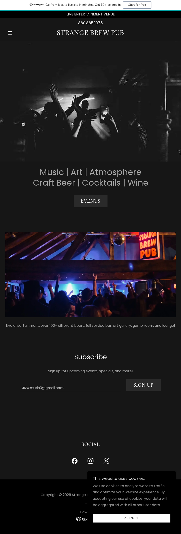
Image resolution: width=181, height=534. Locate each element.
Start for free (137, 4)
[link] (90, 33)
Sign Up (143, 385)
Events (90, 201)
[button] (18, 33)
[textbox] (70, 385)
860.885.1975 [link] (90, 23)
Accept (131, 518)
